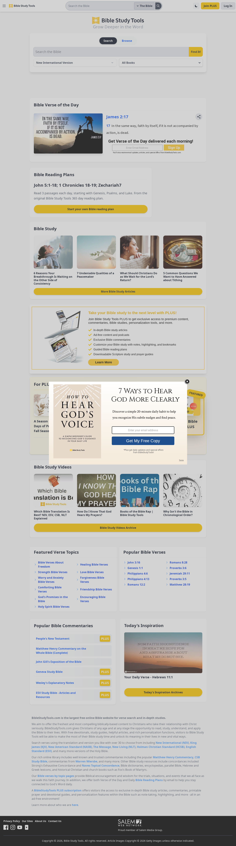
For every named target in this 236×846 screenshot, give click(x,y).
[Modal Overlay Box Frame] (118, 423)
